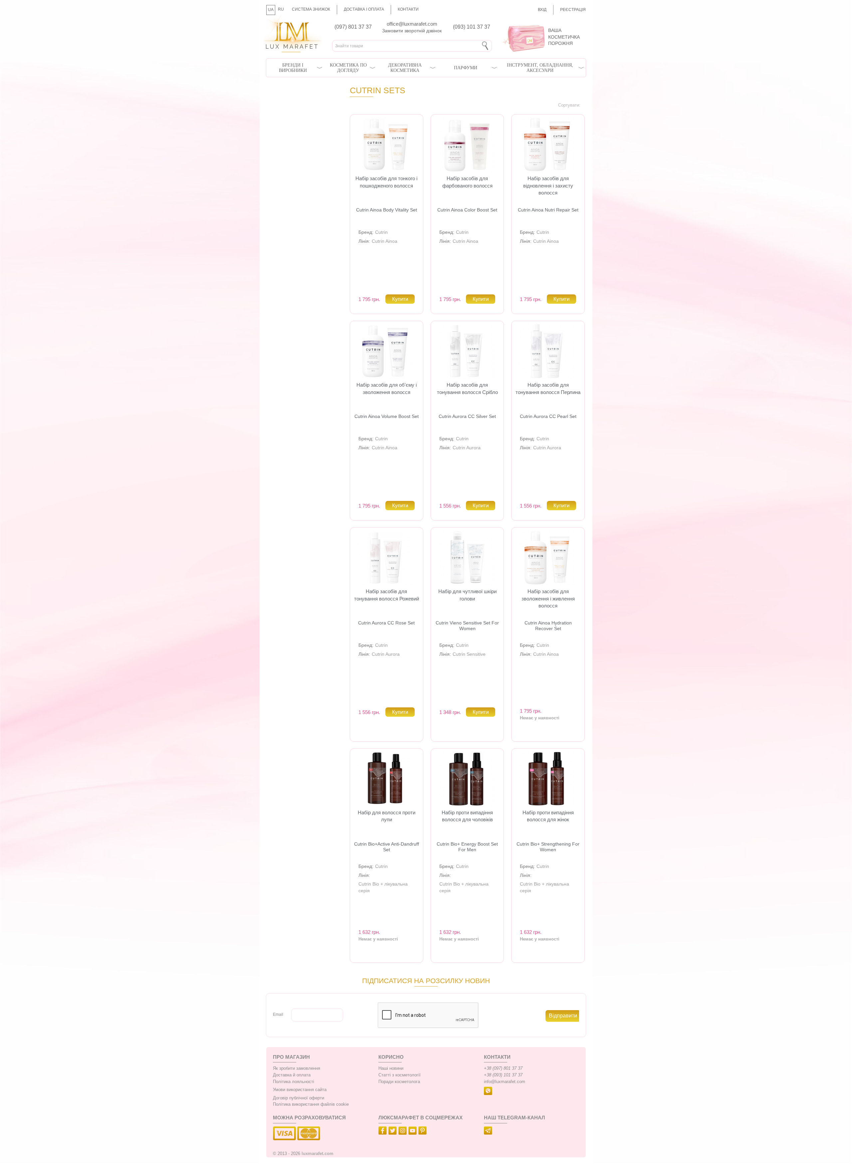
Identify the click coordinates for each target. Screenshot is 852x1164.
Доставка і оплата (364, 9)
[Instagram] (403, 1131)
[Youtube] (413, 1131)
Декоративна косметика (405, 68)
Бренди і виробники (293, 68)
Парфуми (465, 67)
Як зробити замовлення (296, 1068)
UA (271, 9)
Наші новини (390, 1068)
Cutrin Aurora (467, 447)
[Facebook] (383, 1131)
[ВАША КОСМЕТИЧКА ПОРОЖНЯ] (541, 23)
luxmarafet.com (317, 1153)
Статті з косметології (399, 1075)
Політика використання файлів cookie (311, 1104)
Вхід (542, 9)
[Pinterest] (423, 1131)
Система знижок (311, 9)
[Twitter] (393, 1131)
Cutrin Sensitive (469, 654)
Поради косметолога (399, 1081)
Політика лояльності (293, 1081)
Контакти (408, 9)
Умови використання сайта (299, 1089)
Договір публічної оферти (298, 1098)
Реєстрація (573, 9)
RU (281, 9)
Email (278, 1014)
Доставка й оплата (292, 1075)
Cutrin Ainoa (384, 241)
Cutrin (381, 232)
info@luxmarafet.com (504, 1081)
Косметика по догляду (348, 68)
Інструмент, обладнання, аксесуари (540, 68)
